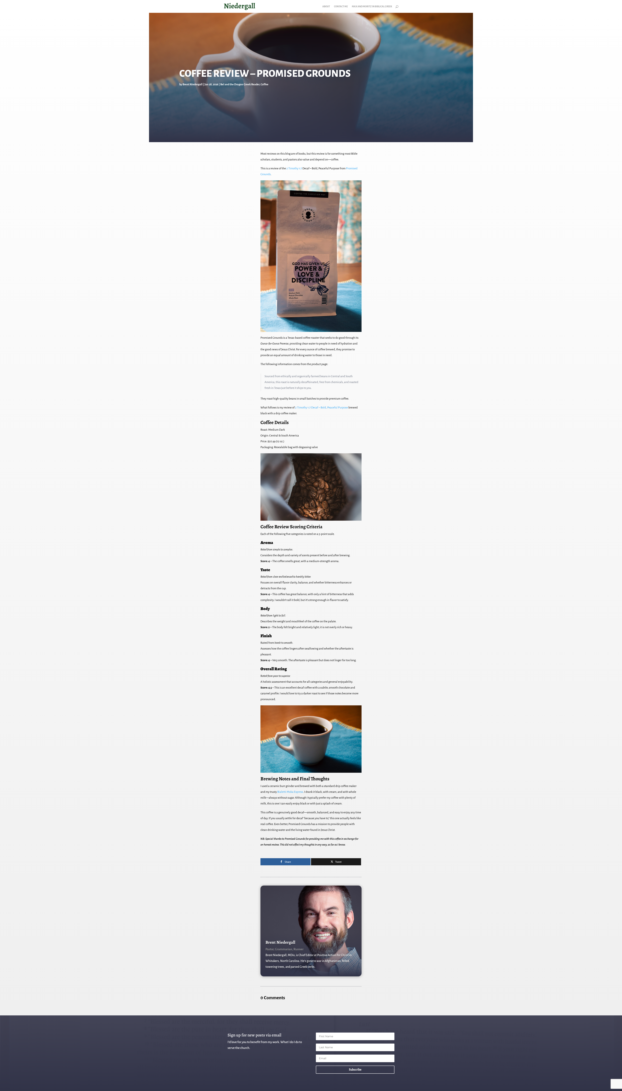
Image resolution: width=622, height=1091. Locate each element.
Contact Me (341, 6)
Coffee (264, 84)
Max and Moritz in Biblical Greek (372, 6)
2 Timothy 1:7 (294, 168)
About (326, 6)
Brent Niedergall (192, 84)
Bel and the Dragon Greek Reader (239, 84)
